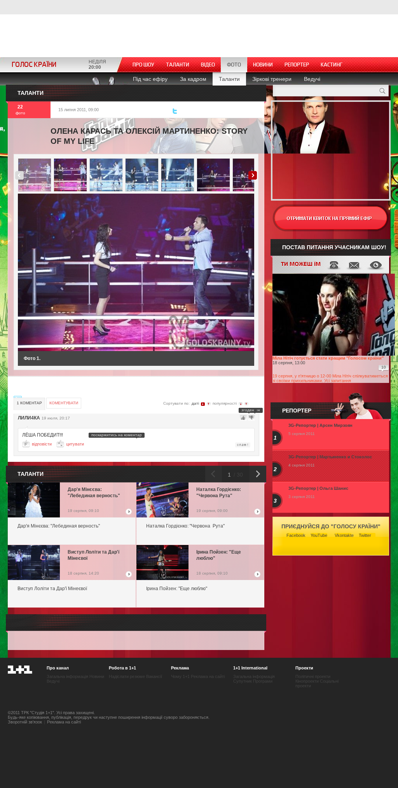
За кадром (193, 79)
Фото (234, 65)
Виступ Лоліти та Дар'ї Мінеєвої (93, 555)
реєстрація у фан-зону (330, 217)
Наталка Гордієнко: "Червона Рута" (218, 492)
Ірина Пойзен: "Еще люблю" (218, 555)
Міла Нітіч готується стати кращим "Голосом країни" (328, 358)
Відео (208, 65)
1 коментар (29, 403)
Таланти (177, 65)
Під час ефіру (150, 79)
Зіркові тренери (272, 79)
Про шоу (143, 65)
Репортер (297, 65)
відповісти (42, 444)
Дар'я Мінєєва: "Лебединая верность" (94, 492)
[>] (198, 272)
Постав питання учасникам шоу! (334, 247)
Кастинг (331, 65)
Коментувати (63, 403)
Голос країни (34, 64)
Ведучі (312, 79)
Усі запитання (337, 380)
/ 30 (237, 475)
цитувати (75, 444)
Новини (263, 65)
